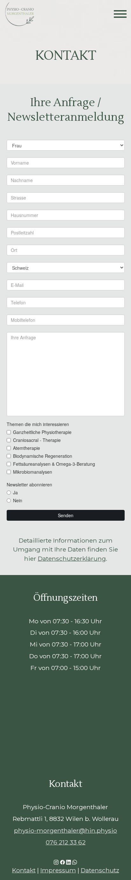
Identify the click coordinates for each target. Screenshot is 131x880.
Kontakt (24, 870)
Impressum (58, 870)
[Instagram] (56, 862)
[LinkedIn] (68, 862)
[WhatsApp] (74, 862)
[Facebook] (62, 862)
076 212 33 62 (66, 842)
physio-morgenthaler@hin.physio (65, 830)
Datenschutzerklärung (72, 558)
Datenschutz (100, 870)
